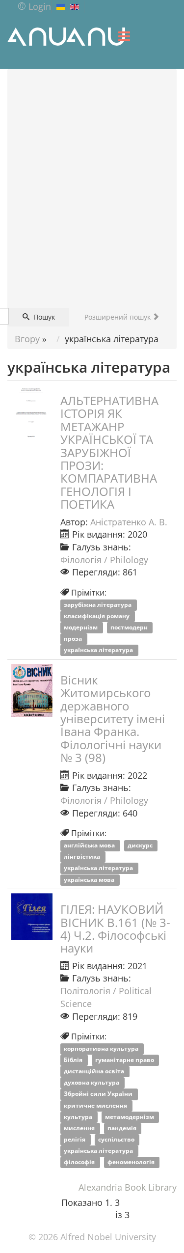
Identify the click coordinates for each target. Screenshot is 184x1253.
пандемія (122, 1128)
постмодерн (129, 627)
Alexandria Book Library (128, 1187)
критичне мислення (96, 1105)
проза (73, 639)
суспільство (117, 1139)
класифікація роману (97, 616)
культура (79, 1117)
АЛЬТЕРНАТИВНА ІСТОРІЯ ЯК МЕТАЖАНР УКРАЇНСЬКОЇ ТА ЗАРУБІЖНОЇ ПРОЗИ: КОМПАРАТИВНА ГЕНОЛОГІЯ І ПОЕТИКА (109, 452)
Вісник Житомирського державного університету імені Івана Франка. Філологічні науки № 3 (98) (112, 718)
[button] (34, 6)
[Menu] (124, 36)
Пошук (43, 317)
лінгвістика (83, 857)
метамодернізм (130, 1117)
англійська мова (90, 846)
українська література (99, 650)
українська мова (90, 879)
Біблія (74, 1060)
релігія (75, 1139)
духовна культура (92, 1083)
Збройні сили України (99, 1094)
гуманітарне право (125, 1060)
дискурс (141, 846)
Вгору (27, 339)
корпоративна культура (102, 1048)
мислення (80, 1128)
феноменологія (131, 1162)
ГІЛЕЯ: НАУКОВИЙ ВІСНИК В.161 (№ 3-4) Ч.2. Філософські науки (115, 928)
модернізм (81, 627)
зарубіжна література (98, 604)
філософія (80, 1162)
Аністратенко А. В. (128, 522)
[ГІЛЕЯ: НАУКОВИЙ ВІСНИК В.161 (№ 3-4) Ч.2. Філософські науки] (32, 916)
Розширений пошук (118, 317)
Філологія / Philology (104, 560)
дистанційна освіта (95, 1071)
